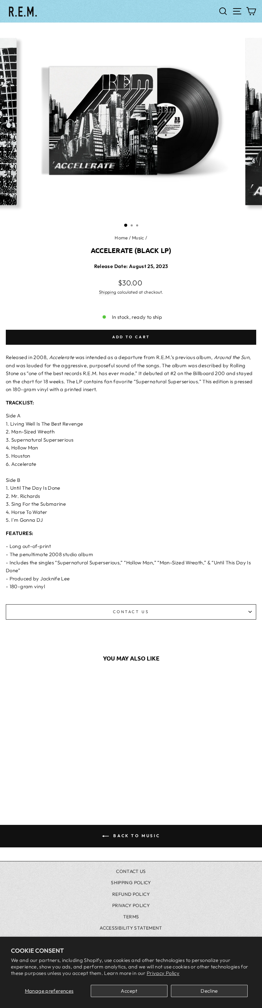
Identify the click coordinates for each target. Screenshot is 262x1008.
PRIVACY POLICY (131, 905)
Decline (209, 991)
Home (121, 238)
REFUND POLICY (131, 894)
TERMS (131, 917)
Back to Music (136, 835)
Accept (129, 991)
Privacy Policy (163, 973)
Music (138, 238)
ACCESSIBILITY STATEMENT (131, 928)
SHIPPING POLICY (131, 882)
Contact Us (131, 611)
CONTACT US (131, 871)
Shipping (107, 292)
